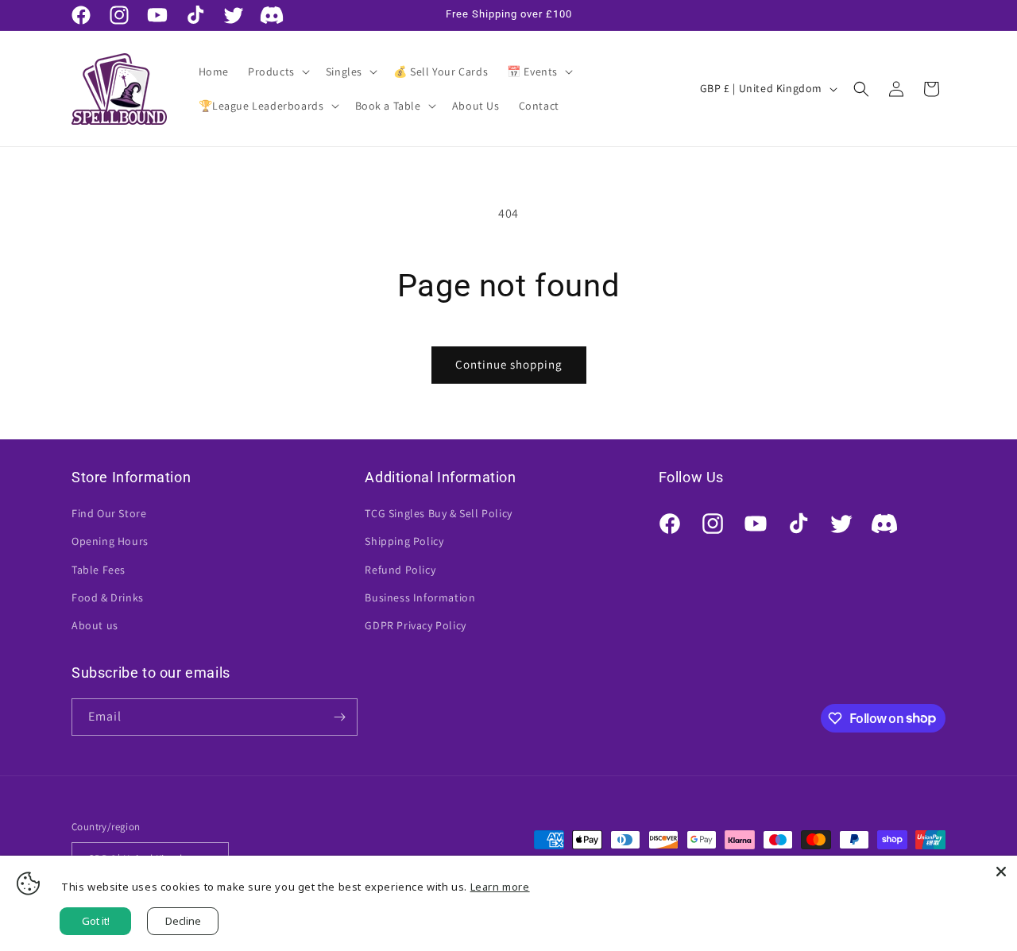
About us (95, 625)
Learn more (500, 886)
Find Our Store (109, 513)
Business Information (420, 597)
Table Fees (99, 569)
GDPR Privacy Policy (415, 625)
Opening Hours (110, 541)
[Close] (1001, 871)
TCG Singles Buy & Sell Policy (438, 513)
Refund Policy (400, 569)
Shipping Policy (404, 541)
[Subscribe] (339, 717)
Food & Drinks (108, 597)
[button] (277, 71)
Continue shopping (509, 364)
